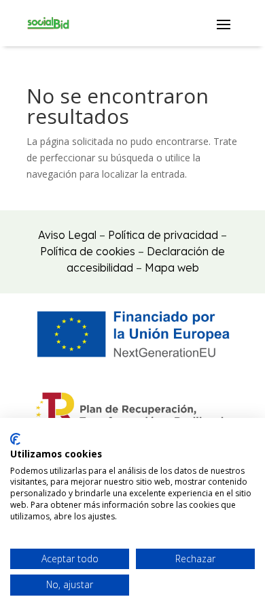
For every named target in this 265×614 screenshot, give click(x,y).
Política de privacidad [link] (163, 235)
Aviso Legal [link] (67, 235)
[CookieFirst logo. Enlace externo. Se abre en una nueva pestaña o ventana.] (15, 439)
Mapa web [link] (172, 267)
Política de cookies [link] (87, 251)
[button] (223, 24)
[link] (48, 23)
